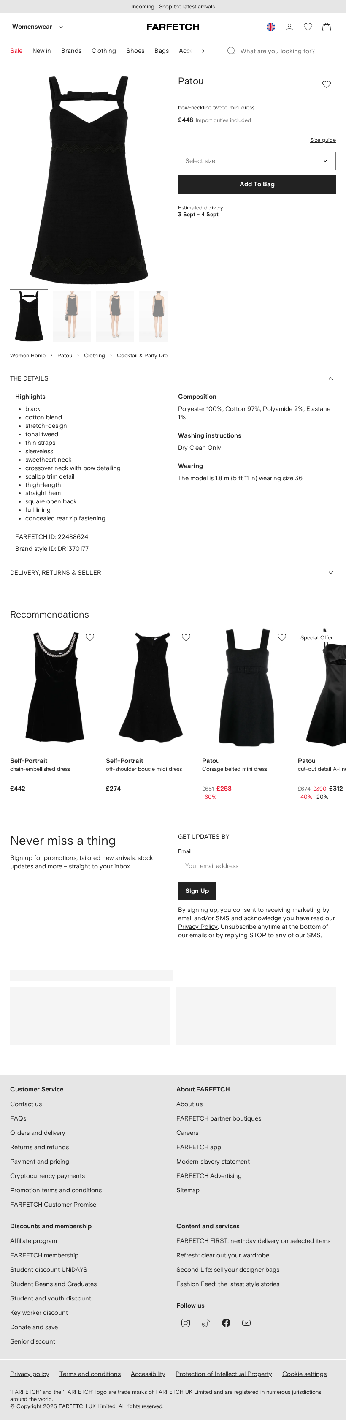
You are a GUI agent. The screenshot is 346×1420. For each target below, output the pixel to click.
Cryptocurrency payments (47, 1175)
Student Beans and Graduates (53, 1284)
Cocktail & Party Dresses (147, 355)
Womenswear (32, 27)
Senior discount (32, 1341)
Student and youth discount (50, 1298)
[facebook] (226, 1323)
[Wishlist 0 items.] (308, 27)
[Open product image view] (89, 180)
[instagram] (185, 1323)
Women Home (28, 355)
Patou (64, 355)
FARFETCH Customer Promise (53, 1204)
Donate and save (34, 1327)
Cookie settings (304, 1374)
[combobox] (257, 161)
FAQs (18, 1118)
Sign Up (197, 891)
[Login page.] (289, 27)
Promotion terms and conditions (56, 1190)
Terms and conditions (90, 1374)
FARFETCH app (198, 1147)
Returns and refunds (39, 1147)
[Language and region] (271, 27)
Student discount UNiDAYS (48, 1269)
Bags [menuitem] (161, 50)
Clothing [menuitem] (104, 50)
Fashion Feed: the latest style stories (227, 1284)
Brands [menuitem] (71, 50)
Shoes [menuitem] (135, 50)
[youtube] (246, 1323)
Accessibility (148, 1374)
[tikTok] (206, 1323)
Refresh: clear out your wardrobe (222, 1255)
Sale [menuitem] (16, 50)
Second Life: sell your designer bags (227, 1269)
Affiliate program (33, 1241)
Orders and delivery (37, 1132)
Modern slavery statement (213, 1161)
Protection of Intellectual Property (224, 1374)
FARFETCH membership (44, 1255)
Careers (187, 1132)
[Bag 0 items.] (326, 27)
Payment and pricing (39, 1161)
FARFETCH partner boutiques (218, 1118)
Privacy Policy (198, 926)
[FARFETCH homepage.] (173, 27)
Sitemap (188, 1190)
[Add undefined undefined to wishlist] (90, 637)
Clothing (94, 355)
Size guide (323, 140)
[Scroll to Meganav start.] (203, 50)
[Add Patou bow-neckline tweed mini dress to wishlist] (326, 84)
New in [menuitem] (41, 50)
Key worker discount (39, 1312)
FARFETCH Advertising (209, 1175)
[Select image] (29, 316)
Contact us (26, 1104)
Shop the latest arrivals (187, 6)
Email (185, 851)
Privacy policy (29, 1374)
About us (189, 1104)
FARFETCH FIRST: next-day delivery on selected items (253, 1241)
